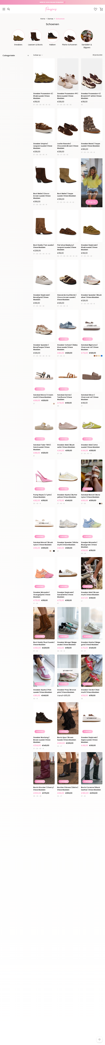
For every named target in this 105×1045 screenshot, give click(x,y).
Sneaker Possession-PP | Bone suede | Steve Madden (67, 95)
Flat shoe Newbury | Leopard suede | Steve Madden (66, 247)
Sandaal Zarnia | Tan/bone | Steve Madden (64, 397)
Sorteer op (37, 55)
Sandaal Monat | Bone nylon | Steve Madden (90, 496)
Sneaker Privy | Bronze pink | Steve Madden (66, 691)
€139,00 (60, 102)
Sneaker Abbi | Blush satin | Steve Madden (66, 446)
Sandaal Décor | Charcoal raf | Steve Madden (89, 397)
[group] (52, 2)
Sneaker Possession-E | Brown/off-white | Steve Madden (91, 95)
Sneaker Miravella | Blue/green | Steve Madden (89, 544)
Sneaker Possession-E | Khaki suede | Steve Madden (43, 95)
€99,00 (84, 253)
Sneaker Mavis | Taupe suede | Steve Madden (90, 144)
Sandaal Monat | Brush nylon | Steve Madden (43, 543)
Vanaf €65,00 (63, 695)
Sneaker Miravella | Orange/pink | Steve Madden (41, 594)
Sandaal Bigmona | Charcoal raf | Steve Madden (89, 347)
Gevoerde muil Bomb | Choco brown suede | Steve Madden (66, 297)
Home (42, 19)
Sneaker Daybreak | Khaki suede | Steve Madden (89, 247)
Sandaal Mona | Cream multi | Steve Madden (43, 396)
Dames (50, 19)
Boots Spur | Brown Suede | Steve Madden (66, 738)
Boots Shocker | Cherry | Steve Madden (43, 788)
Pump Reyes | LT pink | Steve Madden (42, 496)
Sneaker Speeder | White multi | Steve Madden (67, 543)
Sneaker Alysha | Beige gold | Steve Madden (90, 643)
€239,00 (37, 251)
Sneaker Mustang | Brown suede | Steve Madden (41, 739)
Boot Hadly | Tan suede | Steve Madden (43, 246)
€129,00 (60, 303)
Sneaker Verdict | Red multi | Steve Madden (90, 691)
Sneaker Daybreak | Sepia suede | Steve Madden (89, 739)
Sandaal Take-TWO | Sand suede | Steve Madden (42, 447)
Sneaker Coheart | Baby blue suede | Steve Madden (67, 347)
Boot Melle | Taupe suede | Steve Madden (66, 194)
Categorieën (9, 55)
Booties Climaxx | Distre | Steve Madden (67, 788)
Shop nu (92, 202)
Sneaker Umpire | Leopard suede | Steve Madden (42, 145)
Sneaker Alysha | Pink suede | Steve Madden (42, 691)
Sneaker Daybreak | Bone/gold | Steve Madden (41, 297)
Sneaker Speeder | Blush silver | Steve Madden (91, 296)
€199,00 (36, 201)
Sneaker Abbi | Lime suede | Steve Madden (90, 446)
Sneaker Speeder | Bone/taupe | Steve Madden (41, 347)
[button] (8, 9)
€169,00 (84, 149)
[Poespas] (52, 9)
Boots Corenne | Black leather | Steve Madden (91, 788)
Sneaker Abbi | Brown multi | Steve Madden (90, 593)
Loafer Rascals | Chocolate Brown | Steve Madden (67, 145)
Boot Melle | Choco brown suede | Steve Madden (41, 195)
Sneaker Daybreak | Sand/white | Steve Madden (65, 594)
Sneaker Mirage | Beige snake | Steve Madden (66, 643)
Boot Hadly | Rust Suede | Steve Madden (43, 643)
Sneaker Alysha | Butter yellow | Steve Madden (67, 496)
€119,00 (36, 102)
